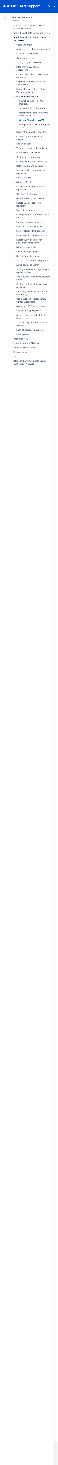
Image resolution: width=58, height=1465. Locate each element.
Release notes (20, 352)
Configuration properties (28, 157)
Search (48, 6)
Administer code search (27, 265)
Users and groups (24, 44)
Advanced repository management (33, 49)
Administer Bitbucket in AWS (33, 108)
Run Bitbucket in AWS (27, 96)
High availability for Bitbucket (30, 231)
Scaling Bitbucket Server (28, 256)
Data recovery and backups (29, 166)
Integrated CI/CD (21, 338)
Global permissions (25, 58)
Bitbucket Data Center (24, 347)
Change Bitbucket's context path (32, 161)
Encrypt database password (30, 330)
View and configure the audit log (32, 148)
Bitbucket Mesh (23, 182)
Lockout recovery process (28, 222)
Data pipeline (22, 334)
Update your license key (28, 152)
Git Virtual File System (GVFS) (30, 198)
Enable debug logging (27, 251)
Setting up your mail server (29, 62)
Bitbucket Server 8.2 (22, 17)
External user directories (28, 53)
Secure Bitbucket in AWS (31, 120)
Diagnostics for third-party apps (31, 235)
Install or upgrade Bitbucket (26, 343)
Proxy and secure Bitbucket (29, 226)
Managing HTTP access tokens (31, 306)
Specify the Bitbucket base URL (31, 132)
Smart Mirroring (23, 177)
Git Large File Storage (26, 194)
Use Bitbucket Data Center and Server (31, 33)
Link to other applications (28, 310)
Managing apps (23, 143)
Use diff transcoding (26, 210)
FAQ (15, 356)
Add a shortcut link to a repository (32, 260)
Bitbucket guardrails (26, 247)
